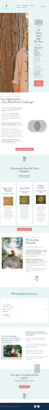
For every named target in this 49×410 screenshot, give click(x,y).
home (18, 5)
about (18, 7)
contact (24, 7)
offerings (25, 5)
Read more (5, 311)
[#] (35, 406)
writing (32, 5)
